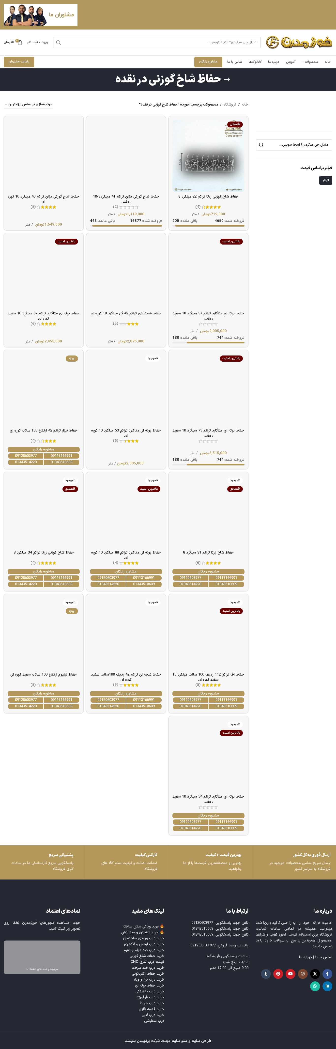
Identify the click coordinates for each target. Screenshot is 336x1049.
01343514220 (26, 462)
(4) (197, 207)
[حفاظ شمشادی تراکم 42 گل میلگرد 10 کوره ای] (126, 273)
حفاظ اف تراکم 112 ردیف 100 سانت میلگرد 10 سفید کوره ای (208, 677)
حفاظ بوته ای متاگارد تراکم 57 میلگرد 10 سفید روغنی (208, 316)
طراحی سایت (201, 1041)
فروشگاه (230, 105)
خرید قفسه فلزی (151, 1009)
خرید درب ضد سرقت (148, 968)
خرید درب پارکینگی (150, 991)
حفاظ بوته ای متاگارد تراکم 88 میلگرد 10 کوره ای (126, 555)
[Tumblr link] (266, 974)
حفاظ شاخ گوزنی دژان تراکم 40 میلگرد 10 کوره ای (43, 199)
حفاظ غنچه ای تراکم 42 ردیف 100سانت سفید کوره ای (126, 677)
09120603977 (26, 456)
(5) (33, 207)
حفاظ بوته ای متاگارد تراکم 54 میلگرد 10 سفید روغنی (208, 799)
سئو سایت (179, 1041)
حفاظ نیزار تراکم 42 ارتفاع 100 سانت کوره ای (43, 430)
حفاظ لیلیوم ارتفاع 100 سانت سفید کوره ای (43, 675)
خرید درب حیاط (152, 1003)
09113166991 (61, 456)
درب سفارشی (154, 1021)
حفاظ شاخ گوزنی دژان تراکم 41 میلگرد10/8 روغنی (126, 199)
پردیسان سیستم (137, 1041)
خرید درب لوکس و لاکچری (144, 944)
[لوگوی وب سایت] (299, 42)
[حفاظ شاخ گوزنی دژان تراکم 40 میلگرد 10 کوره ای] (44, 156)
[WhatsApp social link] (315, 986)
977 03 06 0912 (203, 945)
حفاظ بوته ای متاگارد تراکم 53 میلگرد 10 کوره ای (126, 433)
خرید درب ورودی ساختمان (143, 938)
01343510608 (202, 929)
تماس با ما (323, 957)
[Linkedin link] (327, 986)
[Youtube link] (290, 974)
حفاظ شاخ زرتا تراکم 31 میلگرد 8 (208, 552)
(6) (33, 324)
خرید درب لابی (153, 1015)
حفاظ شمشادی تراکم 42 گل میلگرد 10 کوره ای (126, 313)
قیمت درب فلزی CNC (147, 962)
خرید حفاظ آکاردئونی (148, 974)
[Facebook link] (327, 974)
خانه (245, 105)
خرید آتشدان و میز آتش (139, 932)
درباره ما (305, 957)
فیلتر (326, 180)
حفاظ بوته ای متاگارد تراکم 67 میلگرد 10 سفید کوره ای (43, 316)
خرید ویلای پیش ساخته (141, 926)
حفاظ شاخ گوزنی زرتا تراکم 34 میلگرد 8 (44, 552)
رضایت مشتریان (19, 61)
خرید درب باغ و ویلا (149, 980)
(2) (115, 207)
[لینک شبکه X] (315, 974)
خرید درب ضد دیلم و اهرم (144, 950)
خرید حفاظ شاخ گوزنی (147, 956)
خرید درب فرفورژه (150, 997)
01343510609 (61, 462)
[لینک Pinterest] (278, 974)
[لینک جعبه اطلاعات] (41, 862)
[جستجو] (58, 42)
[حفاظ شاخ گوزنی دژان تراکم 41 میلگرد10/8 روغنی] (126, 156)
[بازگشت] (227, 80)
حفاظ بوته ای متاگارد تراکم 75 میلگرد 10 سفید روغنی (208, 433)
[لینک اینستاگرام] (303, 974)
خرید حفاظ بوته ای (149, 985)
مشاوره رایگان (208, 61)
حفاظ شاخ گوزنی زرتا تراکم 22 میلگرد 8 (208, 197)
